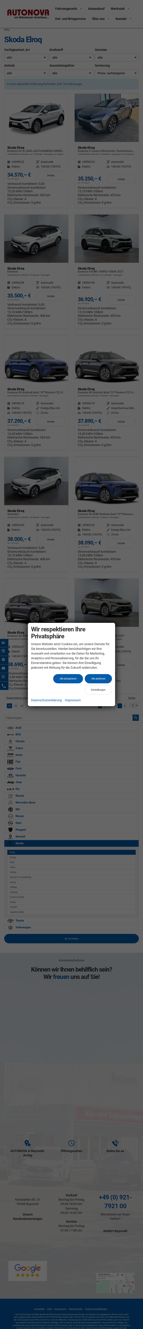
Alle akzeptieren (68, 678)
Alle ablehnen (98, 678)
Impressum (73, 700)
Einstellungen (98, 689)
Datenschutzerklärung (46, 700)
